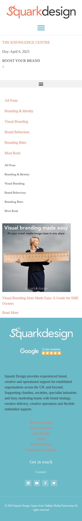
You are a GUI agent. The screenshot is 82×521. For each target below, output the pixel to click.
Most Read (12, 153)
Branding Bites (15, 142)
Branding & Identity (19, 111)
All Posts (11, 100)
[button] (41, 28)
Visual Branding (16, 121)
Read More (10, 313)
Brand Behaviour (17, 132)
